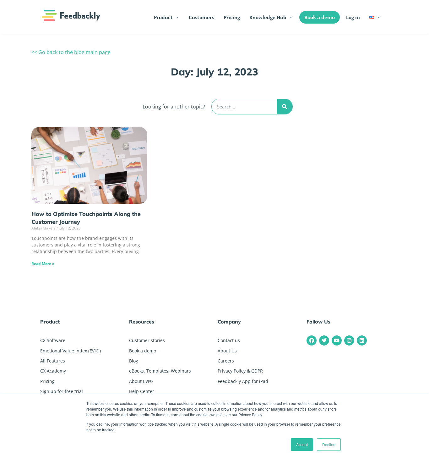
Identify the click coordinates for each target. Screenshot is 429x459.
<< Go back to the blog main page (71, 52)
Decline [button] (328, 444)
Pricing (232, 17)
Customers (201, 17)
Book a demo (319, 17)
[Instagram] (349, 340)
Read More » (42, 263)
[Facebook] (312, 340)
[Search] (284, 106)
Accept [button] (302, 444)
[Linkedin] (362, 340)
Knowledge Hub (267, 17)
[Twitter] (324, 340)
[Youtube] (337, 340)
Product (163, 17)
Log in (353, 17)
